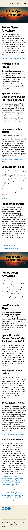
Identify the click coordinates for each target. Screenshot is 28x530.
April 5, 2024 (17, 18)
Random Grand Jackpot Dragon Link (14, 58)
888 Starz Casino (7, 199)
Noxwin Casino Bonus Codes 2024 (13, 434)
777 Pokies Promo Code (9, 477)
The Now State (14, 3)
